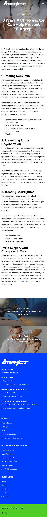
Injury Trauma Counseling (11, 438)
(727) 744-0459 (7, 381)
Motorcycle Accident (10, 461)
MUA (3, 430)
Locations (5, 493)
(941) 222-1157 (19, 281)
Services (4, 489)
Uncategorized (23, 14)
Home (3, 481)
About (4, 485)
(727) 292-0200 (8, 392)
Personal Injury (7, 450)
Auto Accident (7, 454)
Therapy (4, 426)
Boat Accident (7, 465)
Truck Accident (7, 458)
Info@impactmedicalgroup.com (14, 396)
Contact (4, 496)
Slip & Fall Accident (9, 469)
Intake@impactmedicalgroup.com (14, 384)
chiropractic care (26, 66)
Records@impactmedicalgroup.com (15, 408)
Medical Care (6, 423)
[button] (43, 4)
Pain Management (8, 434)
